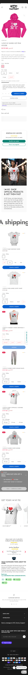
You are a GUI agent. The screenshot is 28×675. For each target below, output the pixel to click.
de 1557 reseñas (14, 544)
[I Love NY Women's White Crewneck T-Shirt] (14, 317)
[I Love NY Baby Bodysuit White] (14, 239)
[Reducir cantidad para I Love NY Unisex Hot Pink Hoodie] (2, 93)
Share (4, 109)
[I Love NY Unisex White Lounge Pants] (14, 358)
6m (4, 262)
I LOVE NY (3, 40)
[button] (3, 552)
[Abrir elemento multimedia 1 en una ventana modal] (24, 15)
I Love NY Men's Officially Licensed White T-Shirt (12, 408)
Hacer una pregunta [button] (14, 144)
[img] (14, 542)
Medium (10, 73)
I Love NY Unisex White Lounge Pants (13, 368)
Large (4, 73)
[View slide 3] (15, 604)
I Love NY (4, 286)
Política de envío (9, 669)
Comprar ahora (14, 98)
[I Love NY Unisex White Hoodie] (14, 438)
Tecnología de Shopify (19, 665)
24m (21, 262)
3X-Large (13, 422)
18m (15, 262)
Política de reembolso (6, 667)
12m (10, 262)
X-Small (11, 77)
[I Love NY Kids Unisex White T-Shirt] (14, 278)
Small (17, 73)
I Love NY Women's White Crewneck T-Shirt (13, 328)
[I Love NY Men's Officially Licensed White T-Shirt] (14, 397)
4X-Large (21, 422)
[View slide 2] (13, 604)
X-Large (4, 77)
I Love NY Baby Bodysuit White (11, 249)
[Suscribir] (24, 636)
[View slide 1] (11, 604)
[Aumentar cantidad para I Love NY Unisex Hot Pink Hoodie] (8, 93)
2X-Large (6, 342)
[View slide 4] (16, 604)
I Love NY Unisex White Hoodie (11, 448)
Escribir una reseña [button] (14, 141)
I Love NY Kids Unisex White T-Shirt (12, 288)
